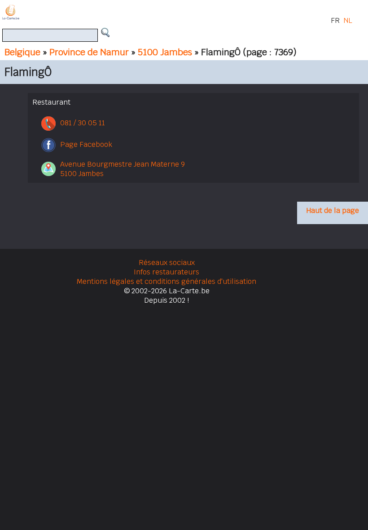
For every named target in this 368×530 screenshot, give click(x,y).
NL (347, 20)
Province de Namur (89, 52)
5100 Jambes (165, 52)
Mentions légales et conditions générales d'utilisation (166, 281)
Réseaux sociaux (167, 262)
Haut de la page (332, 210)
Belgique (22, 52)
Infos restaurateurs (166, 272)
